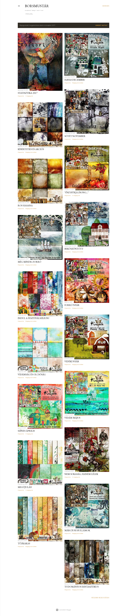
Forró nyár (71, 305)
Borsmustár (37, 6)
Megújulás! (25, 487)
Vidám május (72, 417)
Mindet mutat (101, 25)
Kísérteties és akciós (31, 149)
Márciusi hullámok (77, 530)
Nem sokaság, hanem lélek (81, 474)
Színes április (26, 430)
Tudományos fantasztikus (81, 586)
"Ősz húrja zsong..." (76, 192)
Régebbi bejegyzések (100, 598)
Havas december (74, 79)
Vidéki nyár (71, 361)
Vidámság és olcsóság (32, 374)
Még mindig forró (29, 261)
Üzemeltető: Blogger (65, 610)
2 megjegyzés (76, 195)
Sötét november (74, 136)
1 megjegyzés (29, 96)
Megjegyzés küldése (77, 83)
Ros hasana (25, 205)
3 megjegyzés (76, 477)
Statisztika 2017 (28, 92)
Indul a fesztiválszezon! (33, 318)
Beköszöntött (73, 248)
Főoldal (29, 14)
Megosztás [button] (21, 96)
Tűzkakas (24, 543)
